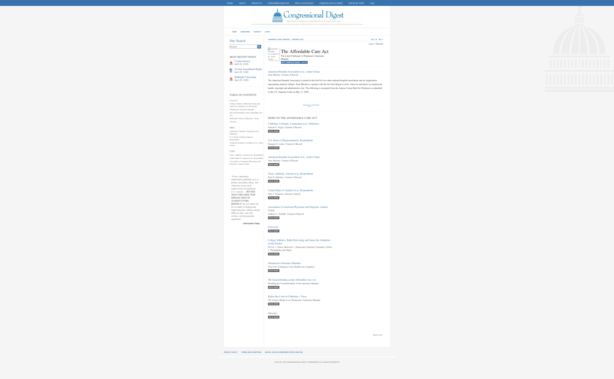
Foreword (233, 100)
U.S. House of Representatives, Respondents (290, 140)
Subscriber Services (278, 3)
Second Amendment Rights (248, 69)
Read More (274, 131)
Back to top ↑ (378, 335)
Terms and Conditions (251, 352)
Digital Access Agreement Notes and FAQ (284, 352)
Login (267, 32)
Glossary (233, 121)
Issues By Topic (356, 3)
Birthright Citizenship (245, 77)
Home (230, 3)
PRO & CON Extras (304, 3)
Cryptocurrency (242, 61)
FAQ (372, 3)
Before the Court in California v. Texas (244, 118)
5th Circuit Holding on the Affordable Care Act (292, 279)
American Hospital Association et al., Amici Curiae (294, 157)
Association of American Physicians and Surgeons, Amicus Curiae (245, 162)
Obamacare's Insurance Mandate (242, 109)
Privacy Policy (231, 352)
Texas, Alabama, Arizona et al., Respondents (246, 155)
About (242, 3)
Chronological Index (331, 3)
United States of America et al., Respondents (246, 158)
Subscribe (245, 32)
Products (257, 3)
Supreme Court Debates (279, 39)
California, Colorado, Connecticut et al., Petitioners (293, 123)
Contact (257, 32)
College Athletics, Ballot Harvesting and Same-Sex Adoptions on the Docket (245, 104)
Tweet (305, 105)
